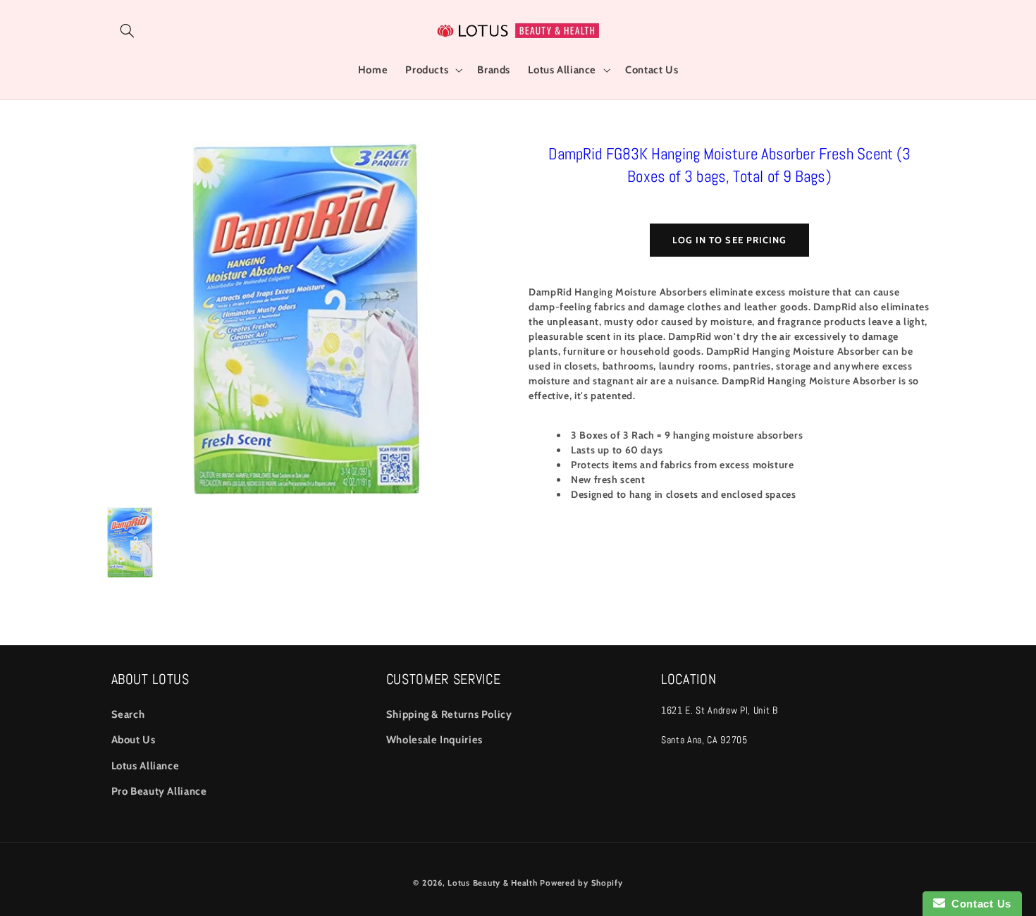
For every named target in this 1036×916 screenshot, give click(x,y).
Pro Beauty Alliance (159, 791)
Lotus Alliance (145, 765)
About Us (133, 739)
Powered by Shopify (581, 883)
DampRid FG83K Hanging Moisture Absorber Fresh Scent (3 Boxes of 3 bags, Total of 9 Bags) (729, 165)
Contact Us (978, 904)
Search (128, 714)
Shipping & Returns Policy (449, 714)
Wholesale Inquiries (434, 739)
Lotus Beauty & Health (492, 883)
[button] (127, 30)
